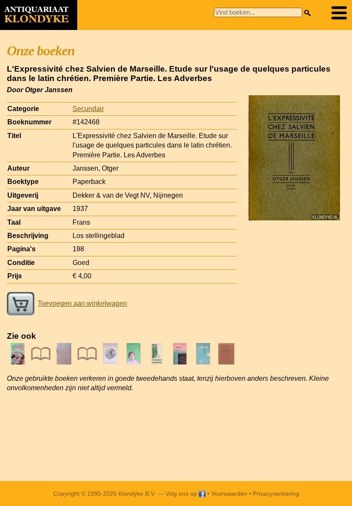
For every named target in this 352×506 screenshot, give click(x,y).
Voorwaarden (229, 493)
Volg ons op (182, 493)
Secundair (88, 108)
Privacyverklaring (276, 493)
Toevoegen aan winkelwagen (82, 303)
